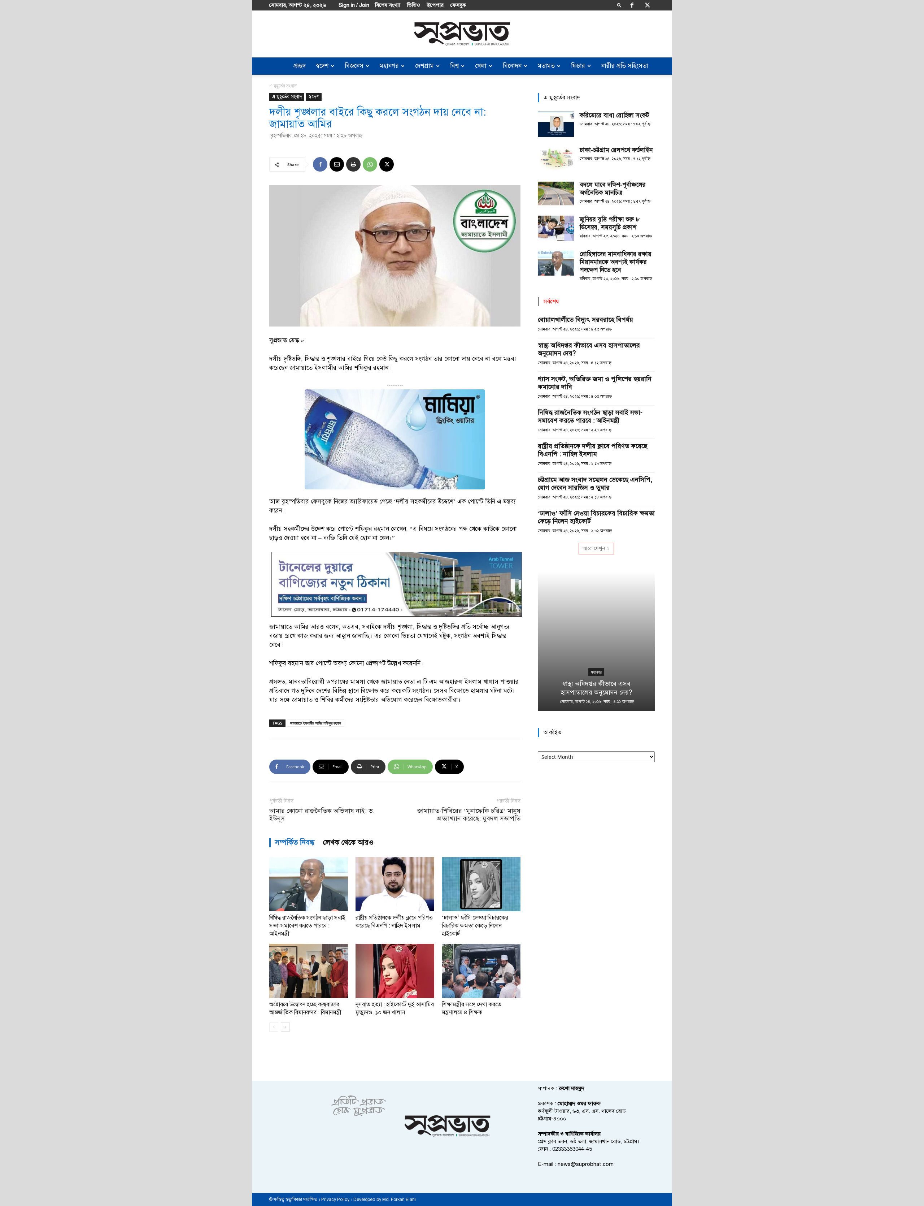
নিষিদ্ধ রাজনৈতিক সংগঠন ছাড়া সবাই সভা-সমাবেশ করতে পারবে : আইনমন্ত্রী (307, 925)
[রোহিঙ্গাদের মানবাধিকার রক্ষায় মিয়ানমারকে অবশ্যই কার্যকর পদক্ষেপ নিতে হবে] (556, 263)
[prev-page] (273, 1027)
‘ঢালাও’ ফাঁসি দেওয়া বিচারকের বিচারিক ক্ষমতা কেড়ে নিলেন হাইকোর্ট (475, 925)
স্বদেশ (322, 66)
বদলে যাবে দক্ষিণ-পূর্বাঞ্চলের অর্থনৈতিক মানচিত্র (613, 188)
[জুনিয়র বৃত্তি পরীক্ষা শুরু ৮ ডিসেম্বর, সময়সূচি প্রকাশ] (556, 228)
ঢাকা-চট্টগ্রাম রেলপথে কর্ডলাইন (616, 150)
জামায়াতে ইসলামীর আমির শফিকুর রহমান (315, 723)
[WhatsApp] (370, 164)
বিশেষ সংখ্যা (387, 5)
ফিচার (578, 66)
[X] (647, 5)
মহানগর (389, 66)
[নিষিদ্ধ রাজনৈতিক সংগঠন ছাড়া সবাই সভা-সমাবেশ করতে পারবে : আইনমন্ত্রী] (308, 884)
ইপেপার (435, 5)
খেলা (481, 66)
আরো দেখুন (594, 548)
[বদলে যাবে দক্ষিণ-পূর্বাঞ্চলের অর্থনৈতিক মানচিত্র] (556, 193)
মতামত (546, 66)
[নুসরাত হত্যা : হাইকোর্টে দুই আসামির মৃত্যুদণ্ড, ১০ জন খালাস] (395, 971)
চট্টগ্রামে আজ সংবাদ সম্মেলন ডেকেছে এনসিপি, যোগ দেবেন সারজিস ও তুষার (595, 484)
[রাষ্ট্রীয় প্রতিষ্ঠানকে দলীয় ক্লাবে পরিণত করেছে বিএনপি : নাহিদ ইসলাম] (395, 884)
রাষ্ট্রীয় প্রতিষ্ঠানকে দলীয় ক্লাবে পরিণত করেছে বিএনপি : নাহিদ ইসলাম (592, 450)
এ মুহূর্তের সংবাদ (286, 97)
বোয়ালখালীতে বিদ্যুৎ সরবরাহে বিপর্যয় (585, 320)
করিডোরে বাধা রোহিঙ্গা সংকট (614, 115)
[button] (619, 5)
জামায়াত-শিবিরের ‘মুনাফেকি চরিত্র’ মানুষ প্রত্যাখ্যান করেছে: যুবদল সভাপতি (468, 814)
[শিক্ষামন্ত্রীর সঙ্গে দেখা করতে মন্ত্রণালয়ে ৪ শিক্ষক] (481, 971)
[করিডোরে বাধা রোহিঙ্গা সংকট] (556, 124)
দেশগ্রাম (424, 66)
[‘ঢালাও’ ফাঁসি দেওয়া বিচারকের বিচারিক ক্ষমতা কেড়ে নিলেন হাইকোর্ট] (481, 884)
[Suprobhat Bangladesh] (462, 34)
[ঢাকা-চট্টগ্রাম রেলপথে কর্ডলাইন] (556, 158)
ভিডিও (413, 5)
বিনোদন (512, 66)
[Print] (353, 164)
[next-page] (285, 1027)
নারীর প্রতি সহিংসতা (624, 66)
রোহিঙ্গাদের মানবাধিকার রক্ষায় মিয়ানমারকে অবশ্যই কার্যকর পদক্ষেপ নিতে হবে (615, 262)
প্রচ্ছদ (299, 66)
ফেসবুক (458, 5)
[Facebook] (632, 5)
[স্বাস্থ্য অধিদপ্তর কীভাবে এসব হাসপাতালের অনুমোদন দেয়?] (596, 641)
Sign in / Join (354, 5)
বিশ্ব (454, 66)
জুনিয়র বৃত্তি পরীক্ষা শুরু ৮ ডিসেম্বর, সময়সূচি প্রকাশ (610, 223)
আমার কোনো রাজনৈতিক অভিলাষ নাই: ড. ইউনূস (322, 814)
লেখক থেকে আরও (348, 842)
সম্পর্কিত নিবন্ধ (294, 842)
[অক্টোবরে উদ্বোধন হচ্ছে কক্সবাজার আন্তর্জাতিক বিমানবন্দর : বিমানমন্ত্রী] (308, 971)
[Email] (337, 164)
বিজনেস (354, 66)
